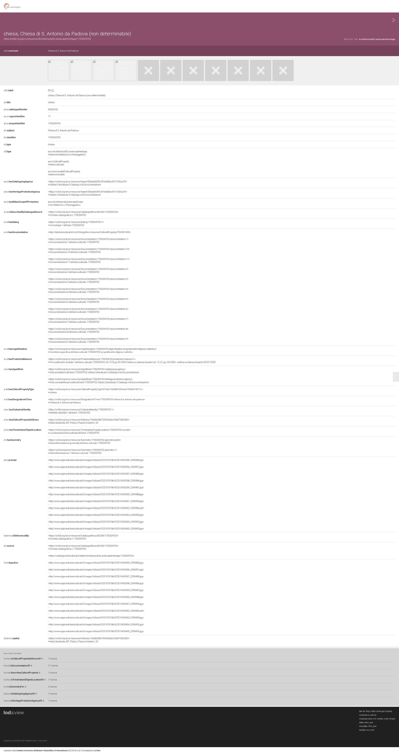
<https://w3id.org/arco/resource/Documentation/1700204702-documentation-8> (88, 330)
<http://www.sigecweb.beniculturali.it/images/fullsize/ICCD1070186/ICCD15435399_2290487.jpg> (96, 487)
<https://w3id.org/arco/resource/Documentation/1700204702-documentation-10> (89, 250)
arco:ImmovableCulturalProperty (64, 173)
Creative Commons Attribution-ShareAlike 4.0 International (41, 750)
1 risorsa (52, 658)
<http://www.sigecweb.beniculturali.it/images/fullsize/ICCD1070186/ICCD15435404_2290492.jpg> (96, 522)
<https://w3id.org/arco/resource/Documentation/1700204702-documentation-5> (88, 300)
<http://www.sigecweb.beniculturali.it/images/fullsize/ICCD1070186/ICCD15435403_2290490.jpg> (96, 515)
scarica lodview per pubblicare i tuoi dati (25, 741)
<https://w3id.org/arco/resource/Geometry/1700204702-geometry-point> (84, 441)
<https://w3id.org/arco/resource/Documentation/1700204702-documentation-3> (88, 280)
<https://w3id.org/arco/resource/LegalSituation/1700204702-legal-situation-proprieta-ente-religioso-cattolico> (102, 350)
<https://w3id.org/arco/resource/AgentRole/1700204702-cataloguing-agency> (93, 371)
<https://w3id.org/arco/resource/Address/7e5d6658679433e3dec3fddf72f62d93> (89, 421)
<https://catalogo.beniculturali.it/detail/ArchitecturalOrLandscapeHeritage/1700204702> (91, 556)
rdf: (7, 151)
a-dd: (19, 389)
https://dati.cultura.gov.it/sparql (379, 711)
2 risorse (52, 686)
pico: (10, 460)
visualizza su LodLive (367, 715)
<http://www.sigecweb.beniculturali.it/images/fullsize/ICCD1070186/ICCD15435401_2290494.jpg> (96, 501)
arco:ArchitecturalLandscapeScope (65, 203)
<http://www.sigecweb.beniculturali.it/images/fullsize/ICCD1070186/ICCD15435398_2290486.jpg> (96, 480)
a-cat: (23, 212)
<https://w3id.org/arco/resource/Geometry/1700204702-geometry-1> (82, 451)
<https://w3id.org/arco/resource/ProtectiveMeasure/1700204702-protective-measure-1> (132, 360)
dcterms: (16, 535)
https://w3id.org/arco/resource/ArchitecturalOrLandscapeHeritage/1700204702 (47, 38)
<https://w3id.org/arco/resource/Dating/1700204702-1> (76, 223)
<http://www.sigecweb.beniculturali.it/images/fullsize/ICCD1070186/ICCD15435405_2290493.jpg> (96, 528)
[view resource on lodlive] (393, 20)
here (98, 750)
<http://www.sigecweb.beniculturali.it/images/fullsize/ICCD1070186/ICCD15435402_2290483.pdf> (96, 508)
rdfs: (11, 51)
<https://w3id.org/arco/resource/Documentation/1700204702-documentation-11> (89, 260)
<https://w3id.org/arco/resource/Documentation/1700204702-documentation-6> (88, 310)
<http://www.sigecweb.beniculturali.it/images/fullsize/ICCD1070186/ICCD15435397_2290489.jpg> (96, 474)
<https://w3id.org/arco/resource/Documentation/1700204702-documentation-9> (88, 340)
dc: (7, 102)
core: (13, 369)
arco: (15, 109)
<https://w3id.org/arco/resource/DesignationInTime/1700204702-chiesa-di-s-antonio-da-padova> (96, 401)
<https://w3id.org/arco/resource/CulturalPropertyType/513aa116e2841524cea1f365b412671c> (95, 391)
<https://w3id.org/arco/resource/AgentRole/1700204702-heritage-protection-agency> (98, 381)
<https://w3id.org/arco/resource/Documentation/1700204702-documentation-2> (88, 270)
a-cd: (11, 222)
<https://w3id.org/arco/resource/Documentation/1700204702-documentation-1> (88, 240)
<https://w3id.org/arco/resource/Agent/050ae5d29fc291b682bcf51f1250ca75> (87, 183)
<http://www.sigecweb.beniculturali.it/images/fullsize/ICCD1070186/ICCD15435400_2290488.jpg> (96, 494)
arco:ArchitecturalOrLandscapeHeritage (67, 153)
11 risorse (53, 665)
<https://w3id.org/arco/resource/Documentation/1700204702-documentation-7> (88, 320)
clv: (12, 440)
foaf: (11, 563)
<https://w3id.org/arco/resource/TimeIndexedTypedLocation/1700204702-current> (89, 431)
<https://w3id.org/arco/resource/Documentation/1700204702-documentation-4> (88, 290)
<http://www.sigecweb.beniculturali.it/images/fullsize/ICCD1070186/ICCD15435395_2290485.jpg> (96, 460)
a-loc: (17, 409)
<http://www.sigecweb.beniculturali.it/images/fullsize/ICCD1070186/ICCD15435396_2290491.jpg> (96, 467)
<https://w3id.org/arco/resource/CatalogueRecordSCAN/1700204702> (83, 213)
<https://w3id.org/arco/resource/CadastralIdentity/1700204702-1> (81, 411)
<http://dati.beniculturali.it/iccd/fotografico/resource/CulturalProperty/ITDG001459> (89, 232)
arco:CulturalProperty (58, 163)
